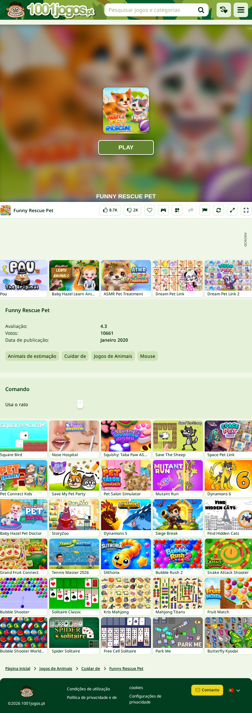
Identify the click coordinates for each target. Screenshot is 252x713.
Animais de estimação (32, 356)
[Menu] (241, 10)
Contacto (210, 690)
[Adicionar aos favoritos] (149, 210)
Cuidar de (75, 356)
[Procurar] (201, 10)
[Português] (235, 690)
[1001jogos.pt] (50, 10)
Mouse (147, 356)
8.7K (111, 209)
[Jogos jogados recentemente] (224, 10)
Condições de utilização (88, 689)
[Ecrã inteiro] (246, 210)
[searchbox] (156, 9)
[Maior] (232, 210)
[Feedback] (204, 210)
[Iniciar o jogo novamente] (218, 210)
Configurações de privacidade (145, 699)
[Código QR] (177, 210)
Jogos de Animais (113, 356)
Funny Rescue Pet (126, 668)
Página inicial (17, 668)
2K (132, 209)
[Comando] (163, 210)
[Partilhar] (191, 210)
